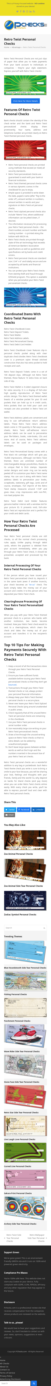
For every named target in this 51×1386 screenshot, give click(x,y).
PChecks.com (21, 1351)
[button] (45, 25)
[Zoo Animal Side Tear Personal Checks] (25, 871)
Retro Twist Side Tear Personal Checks (12, 1238)
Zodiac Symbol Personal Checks (20, 914)
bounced (12, 684)
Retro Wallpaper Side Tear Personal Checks (35, 1238)
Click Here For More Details (25, 101)
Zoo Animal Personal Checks (18, 854)
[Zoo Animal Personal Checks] (25, 840)
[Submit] (44, 928)
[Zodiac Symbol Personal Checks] (25, 901)
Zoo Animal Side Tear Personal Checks (23, 886)
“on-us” (32, 584)
